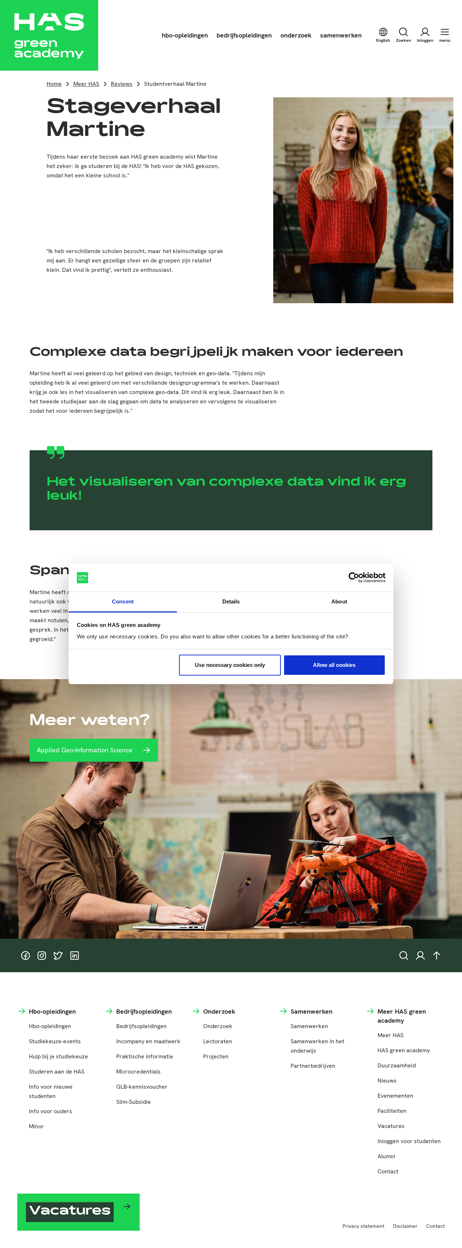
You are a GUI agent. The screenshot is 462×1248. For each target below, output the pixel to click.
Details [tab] (231, 601)
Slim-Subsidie (133, 1102)
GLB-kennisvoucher (141, 1086)
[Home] (49, 35)
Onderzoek (217, 1026)
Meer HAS (86, 84)
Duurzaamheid (397, 1065)
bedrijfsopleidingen (244, 35)
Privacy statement (363, 1226)
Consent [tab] (123, 601)
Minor (36, 1126)
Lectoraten (217, 1041)
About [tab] (339, 601)
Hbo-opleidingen (50, 1026)
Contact (388, 1171)
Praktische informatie (144, 1056)
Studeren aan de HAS (56, 1071)
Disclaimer (405, 1226)
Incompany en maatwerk (148, 1041)
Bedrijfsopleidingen (141, 1026)
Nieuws (387, 1080)
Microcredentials (138, 1071)
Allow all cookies (334, 665)
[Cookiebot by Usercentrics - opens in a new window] (353, 577)
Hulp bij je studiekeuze (58, 1056)
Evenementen (395, 1095)
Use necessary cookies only (230, 665)
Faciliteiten (392, 1111)
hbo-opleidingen (185, 35)
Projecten (215, 1056)
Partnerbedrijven (313, 1066)
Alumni (386, 1156)
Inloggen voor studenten (409, 1141)
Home (54, 84)
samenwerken (341, 35)
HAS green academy (404, 1050)
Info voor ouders (50, 1111)
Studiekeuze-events (55, 1041)
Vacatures (391, 1126)
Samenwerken (309, 1026)
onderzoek (295, 35)
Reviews (121, 84)
